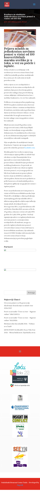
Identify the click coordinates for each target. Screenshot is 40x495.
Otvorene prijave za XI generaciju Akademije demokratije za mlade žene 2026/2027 (18, 305)
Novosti (24, 22)
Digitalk (20, 485)
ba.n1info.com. (29, 148)
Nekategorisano (16, 22)
